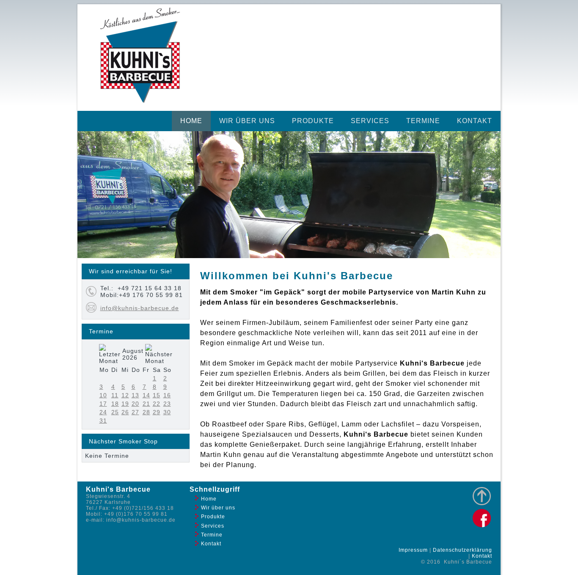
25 (115, 412)
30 (167, 412)
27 (135, 412)
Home (191, 120)
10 (103, 395)
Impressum (413, 550)
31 (103, 420)
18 (115, 403)
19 (125, 403)
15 (156, 395)
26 (125, 412)
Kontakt (474, 120)
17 (103, 403)
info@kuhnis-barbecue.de (139, 308)
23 (167, 403)
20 (135, 403)
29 (156, 412)
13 (135, 395)
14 (146, 395)
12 (125, 395)
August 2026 (132, 354)
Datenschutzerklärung (462, 550)
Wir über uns (247, 120)
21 (146, 403)
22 (156, 403)
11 (114, 395)
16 (167, 395)
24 (103, 412)
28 (146, 412)
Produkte (313, 120)
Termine (423, 120)
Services (370, 120)
